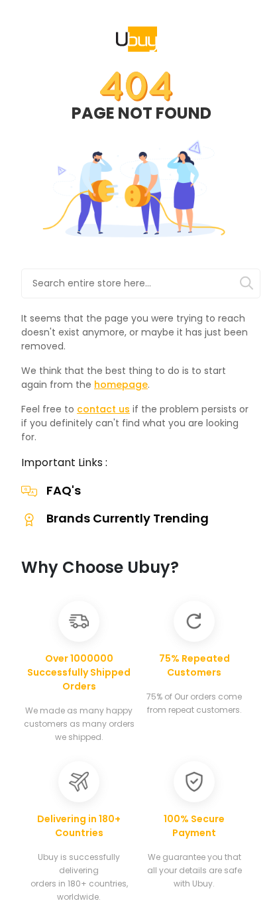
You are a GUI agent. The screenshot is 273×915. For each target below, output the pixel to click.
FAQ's (63, 490)
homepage (121, 384)
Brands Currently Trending (127, 518)
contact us (103, 409)
